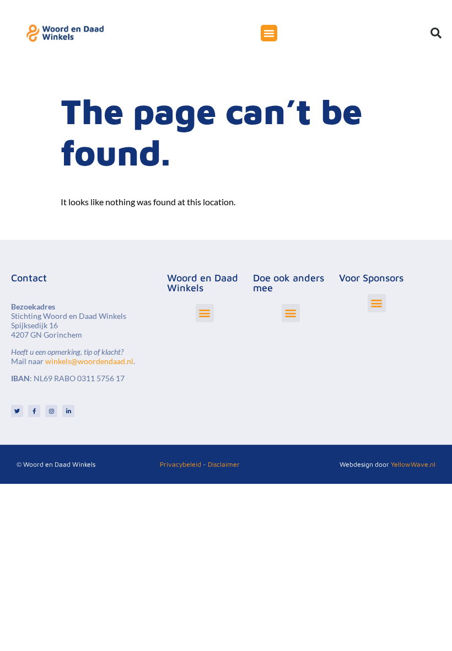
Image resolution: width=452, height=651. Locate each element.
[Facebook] (34, 411)
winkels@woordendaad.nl (89, 361)
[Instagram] (51, 411)
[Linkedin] (68, 411)
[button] (436, 33)
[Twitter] (17, 411)
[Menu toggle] (269, 33)
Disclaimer (224, 464)
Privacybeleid (180, 464)
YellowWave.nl (413, 464)
